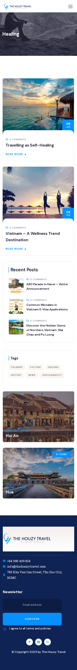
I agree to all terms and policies (30, 628)
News (31, 375)
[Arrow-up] (29, 642)
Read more (14, 154)
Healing (53, 367)
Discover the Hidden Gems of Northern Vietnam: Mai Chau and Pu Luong (46, 330)
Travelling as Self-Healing (30, 145)
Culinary (17, 367)
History (16, 375)
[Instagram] (47, 642)
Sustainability (52, 375)
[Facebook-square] (38, 642)
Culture (35, 367)
